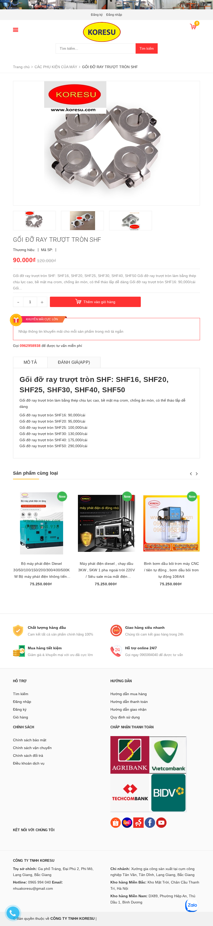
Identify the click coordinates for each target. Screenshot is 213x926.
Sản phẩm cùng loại (35, 473)
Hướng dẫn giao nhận (128, 709)
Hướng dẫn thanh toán (129, 702)
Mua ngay (171, 594)
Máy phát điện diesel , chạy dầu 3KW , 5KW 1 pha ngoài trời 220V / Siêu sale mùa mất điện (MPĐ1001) (106, 570)
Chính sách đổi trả (28, 755)
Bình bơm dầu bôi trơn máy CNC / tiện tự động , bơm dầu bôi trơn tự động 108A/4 (171, 570)
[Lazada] (127, 822)
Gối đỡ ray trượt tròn (36, 400)
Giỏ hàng (20, 717)
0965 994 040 (39, 882)
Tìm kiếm (146, 49)
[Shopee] (115, 822)
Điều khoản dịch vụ (28, 763)
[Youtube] (161, 822)
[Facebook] (150, 822)
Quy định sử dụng (125, 717)
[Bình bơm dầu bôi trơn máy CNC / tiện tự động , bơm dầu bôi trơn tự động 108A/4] (171, 523)
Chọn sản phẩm (41, 594)
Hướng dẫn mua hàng (128, 694)
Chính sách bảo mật (29, 740)
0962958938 (30, 346)
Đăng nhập (114, 15)
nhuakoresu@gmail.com (33, 888)
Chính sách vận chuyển (32, 748)
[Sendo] (138, 822)
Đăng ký (97, 15)
